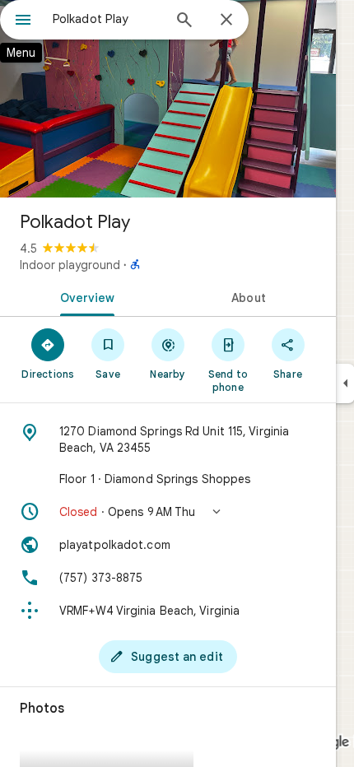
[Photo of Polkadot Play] (168, 99)
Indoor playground (70, 265)
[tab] (84, 296)
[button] (168, 511)
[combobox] (107, 19)
